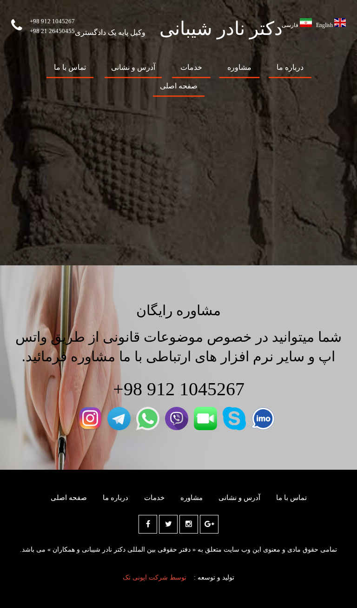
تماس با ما (70, 67)
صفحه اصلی (179, 86)
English (324, 25)
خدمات (191, 67)
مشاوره (239, 67)
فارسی (290, 25)
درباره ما (290, 67)
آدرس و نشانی (133, 67)
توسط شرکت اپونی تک (154, 577)
